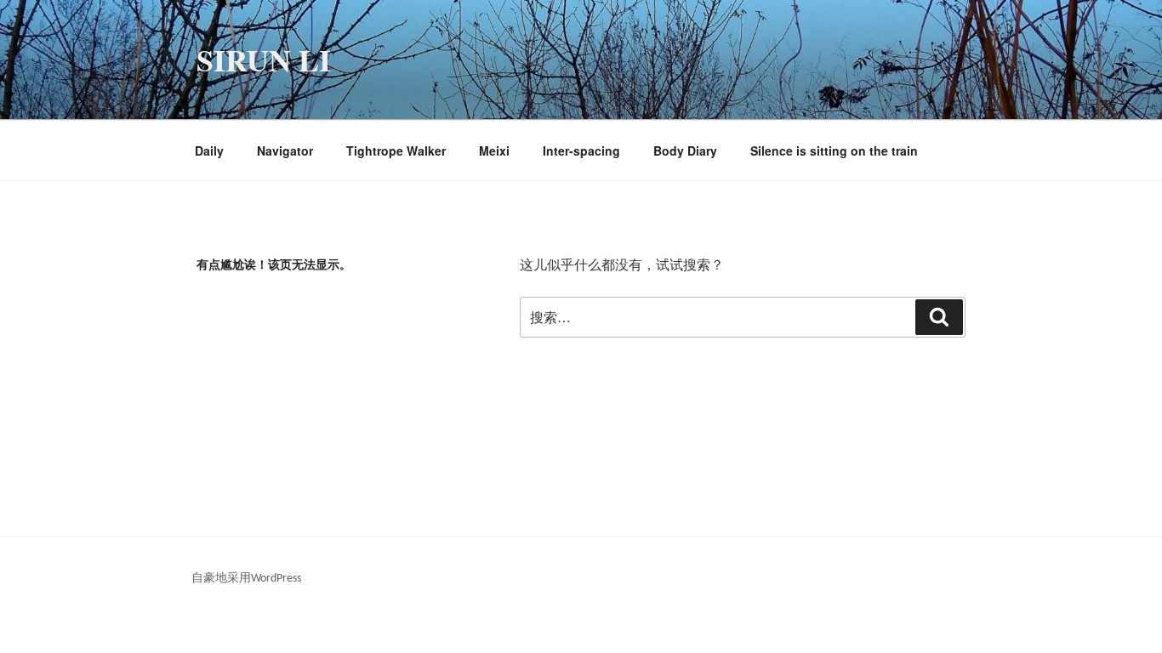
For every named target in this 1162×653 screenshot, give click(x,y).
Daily (209, 150)
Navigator (285, 150)
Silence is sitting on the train (834, 150)
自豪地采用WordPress (246, 578)
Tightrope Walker (396, 150)
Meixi (494, 150)
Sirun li (264, 59)
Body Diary (685, 150)
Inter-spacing (581, 150)
